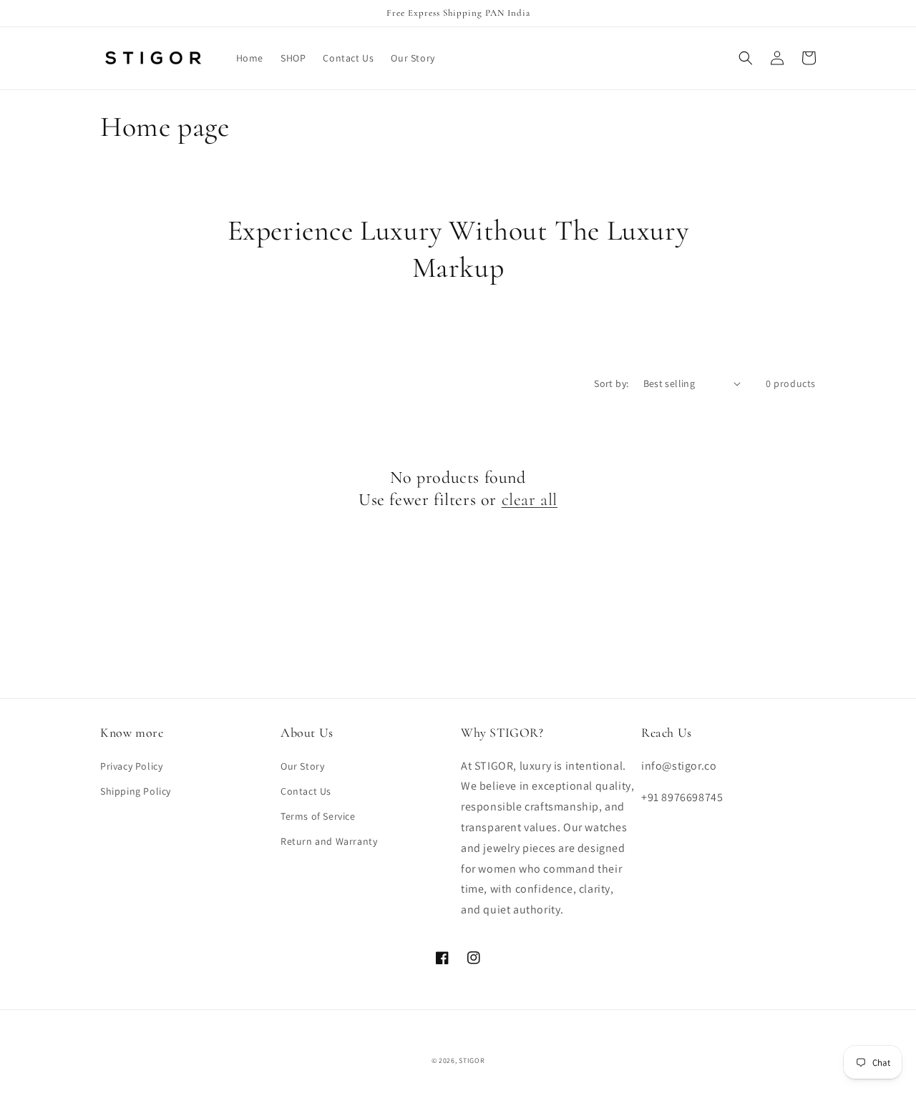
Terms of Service (318, 816)
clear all (529, 499)
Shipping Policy (135, 791)
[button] (745, 58)
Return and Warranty (329, 841)
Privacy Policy (131, 766)
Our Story (302, 766)
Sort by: (611, 383)
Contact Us (306, 791)
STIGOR (471, 1060)
